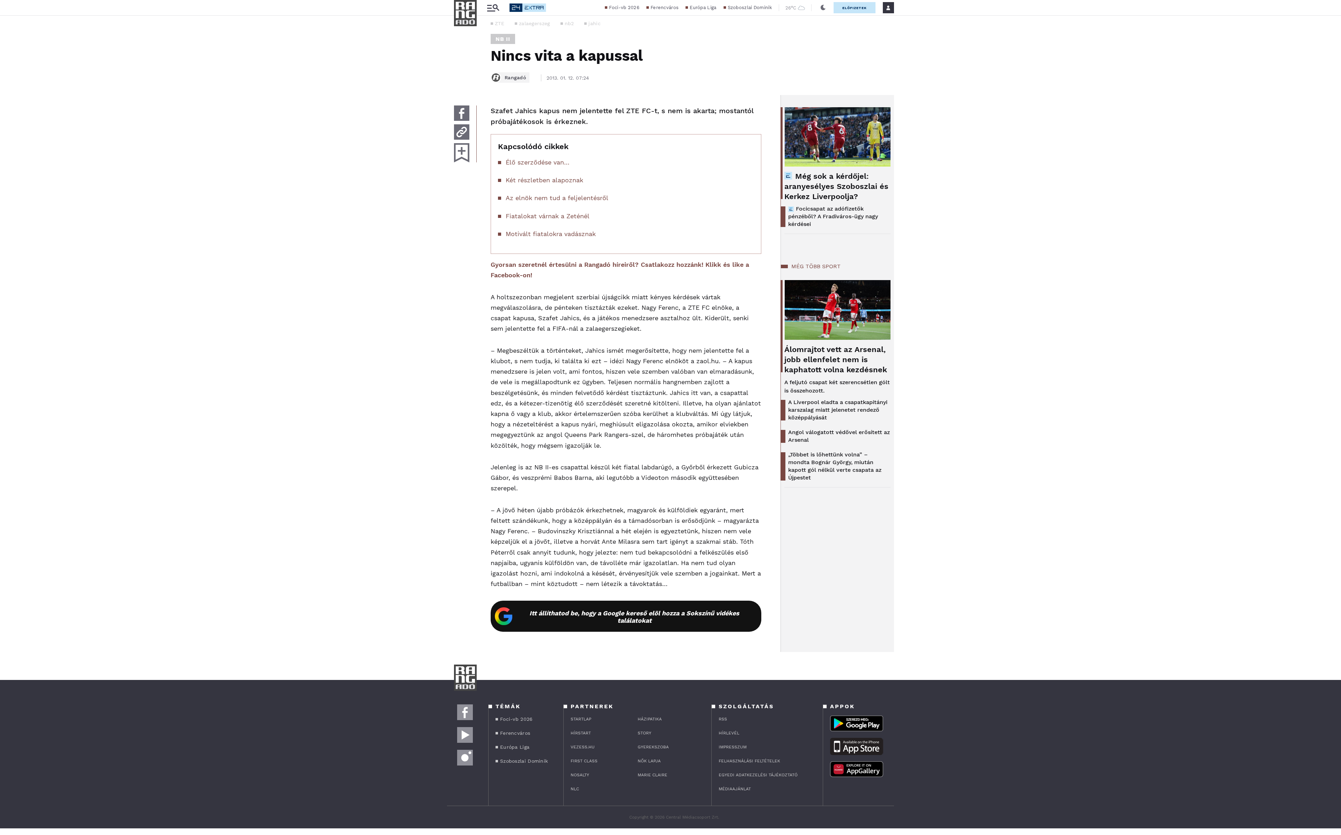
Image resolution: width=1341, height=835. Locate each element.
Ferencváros (665, 7)
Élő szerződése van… (538, 162)
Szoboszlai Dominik (750, 7)
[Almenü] (493, 8)
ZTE (499, 23)
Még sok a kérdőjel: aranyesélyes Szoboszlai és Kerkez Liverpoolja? (836, 186)
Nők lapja (649, 761)
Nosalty (580, 774)
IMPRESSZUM (733, 747)
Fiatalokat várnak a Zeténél (547, 216)
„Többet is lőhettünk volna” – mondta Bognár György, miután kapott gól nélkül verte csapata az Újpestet (834, 466)
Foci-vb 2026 (624, 7)
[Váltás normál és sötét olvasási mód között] (823, 7)
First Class (584, 761)
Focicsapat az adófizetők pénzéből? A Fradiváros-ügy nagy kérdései (833, 216)
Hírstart (581, 733)
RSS (723, 719)
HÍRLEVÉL (729, 733)
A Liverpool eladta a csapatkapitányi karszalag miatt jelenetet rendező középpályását (837, 410)
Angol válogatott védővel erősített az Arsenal (839, 436)
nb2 (569, 23)
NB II (503, 39)
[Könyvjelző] (461, 152)
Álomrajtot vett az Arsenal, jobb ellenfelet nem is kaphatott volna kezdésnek (835, 359)
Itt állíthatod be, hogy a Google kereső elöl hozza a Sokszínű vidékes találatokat (634, 616)
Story (644, 733)
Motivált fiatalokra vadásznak (551, 233)
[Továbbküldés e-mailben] (461, 132)
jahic (594, 23)
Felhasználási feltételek (749, 761)
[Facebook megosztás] (461, 113)
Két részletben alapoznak (544, 180)
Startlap (581, 719)
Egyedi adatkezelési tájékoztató (758, 774)
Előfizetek (854, 8)
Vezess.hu (583, 747)
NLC (575, 788)
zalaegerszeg (534, 23)
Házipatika (650, 719)
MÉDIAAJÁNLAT (735, 788)
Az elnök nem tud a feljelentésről (557, 198)
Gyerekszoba (653, 747)
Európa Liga (703, 7)
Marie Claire (652, 774)
